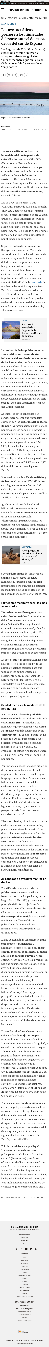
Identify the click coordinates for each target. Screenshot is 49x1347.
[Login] (46, 10)
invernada (36, 282)
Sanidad (24, 1279)
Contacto (24, 1241)
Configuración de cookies (24, 1343)
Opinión (24, 1294)
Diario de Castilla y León (24, 1309)
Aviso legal (9, 1340)
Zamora (14, 1197)
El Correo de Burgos (24, 1315)
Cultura (24, 1273)
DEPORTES (33, 18)
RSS (24, 1244)
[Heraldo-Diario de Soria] (24, 10)
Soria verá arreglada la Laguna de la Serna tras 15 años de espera (32, 330)
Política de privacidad (22, 1340)
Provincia (24, 1260)
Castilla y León (8, 24)
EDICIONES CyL (40, 1)
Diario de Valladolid (24, 1312)
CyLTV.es (25, 1318)
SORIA (3, 18)
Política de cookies (37, 1340)
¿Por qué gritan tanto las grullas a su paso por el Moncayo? (32, 555)
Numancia (24, 1263)
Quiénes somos (24, 1235)
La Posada (24, 1285)
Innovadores (24, 1291)
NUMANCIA (23, 18)
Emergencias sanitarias (19, 3)
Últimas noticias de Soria (24, 1297)
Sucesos (24, 1282)
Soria (24, 1257)
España (7, 1197)
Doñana (40, 1197)
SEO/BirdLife (31, 1197)
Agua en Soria (34, 3)
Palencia (21, 1197)
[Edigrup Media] (24, 1331)
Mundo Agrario (24, 1288)
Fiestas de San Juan (24, 1276)
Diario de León (24, 1306)
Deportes (24, 1266)
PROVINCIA (12, 18)
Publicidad (24, 1238)
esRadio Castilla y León (24, 1321)
